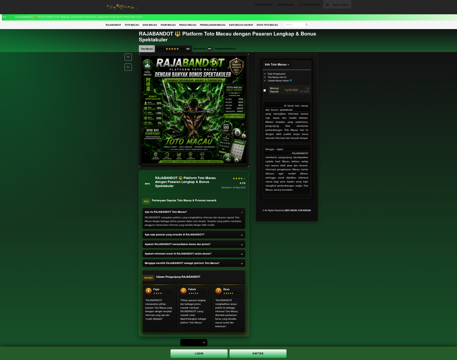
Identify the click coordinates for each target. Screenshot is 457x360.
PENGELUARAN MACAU (212, 24)
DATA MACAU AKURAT (241, 24)
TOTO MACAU (132, 24)
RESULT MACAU (187, 24)
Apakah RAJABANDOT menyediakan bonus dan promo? (177, 244)
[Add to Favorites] (128, 57)
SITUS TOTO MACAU (267, 24)
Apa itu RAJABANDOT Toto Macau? (166, 211)
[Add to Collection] (128, 67)
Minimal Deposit (289, 90)
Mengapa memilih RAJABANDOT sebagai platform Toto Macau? (182, 263)
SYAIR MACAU (168, 24)
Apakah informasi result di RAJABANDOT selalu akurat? (178, 253)
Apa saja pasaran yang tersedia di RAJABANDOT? (174, 234)
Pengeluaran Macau (225, 48)
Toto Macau (147, 48)
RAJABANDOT (113, 24)
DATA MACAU (150, 24)
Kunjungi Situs (192, 342)
